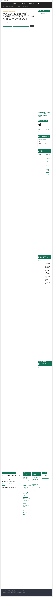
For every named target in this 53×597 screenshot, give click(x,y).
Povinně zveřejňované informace (25, 492)
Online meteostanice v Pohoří (35, 484)
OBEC (7, 3)
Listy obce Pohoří (42, 139)
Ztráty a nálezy (35, 490)
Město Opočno (45, 478)
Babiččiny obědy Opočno (48, 171)
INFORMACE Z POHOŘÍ (8, 6)
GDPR (24, 514)
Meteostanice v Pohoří (44, 132)
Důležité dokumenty (27, 485)
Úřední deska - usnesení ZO (9, 11)
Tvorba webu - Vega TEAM (22, 592)
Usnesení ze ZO (26, 480)
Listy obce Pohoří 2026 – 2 (44, 142)
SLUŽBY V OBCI (23, 3)
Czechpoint (25, 512)
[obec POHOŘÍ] (3, 3)
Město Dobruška (45, 475)
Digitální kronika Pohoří (22, 6)
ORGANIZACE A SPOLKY (34, 3)
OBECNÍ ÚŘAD (14, 3)
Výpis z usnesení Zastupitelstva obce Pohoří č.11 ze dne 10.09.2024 (16, 26)
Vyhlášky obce (26, 483)
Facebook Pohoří (36, 477)
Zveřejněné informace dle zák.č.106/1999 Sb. (26, 497)
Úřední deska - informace (26, 478)
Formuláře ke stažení (25, 488)
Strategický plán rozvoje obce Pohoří (26, 502)
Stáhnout (32, 26)
